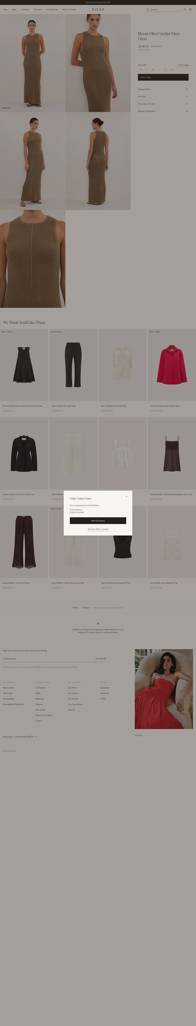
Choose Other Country (98, 529)
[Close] (126, 496)
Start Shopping (98, 520)
